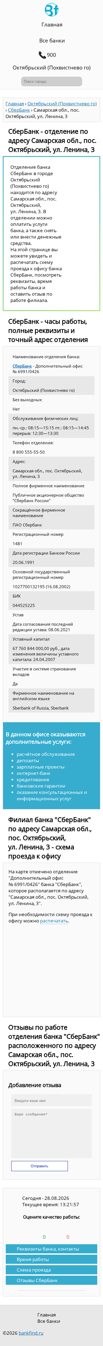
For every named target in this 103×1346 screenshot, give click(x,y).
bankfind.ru (31, 1333)
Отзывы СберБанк (37, 1280)
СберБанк (22, 366)
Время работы (33, 1259)
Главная (52, 24)
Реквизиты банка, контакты (48, 1249)
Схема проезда (34, 1270)
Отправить (39, 1166)
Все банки (52, 40)
